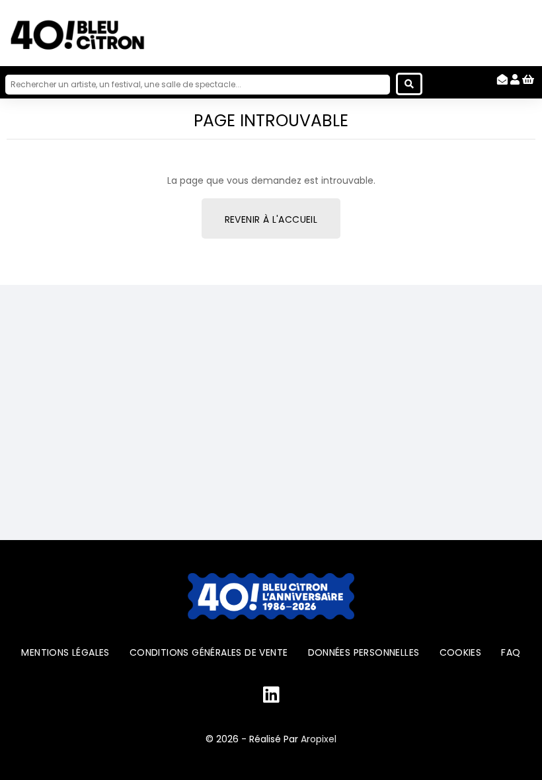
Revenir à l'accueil (271, 219)
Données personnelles (364, 652)
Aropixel (318, 739)
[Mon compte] (515, 79)
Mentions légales (65, 652)
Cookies (461, 652)
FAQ (510, 652)
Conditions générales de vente (209, 652)
